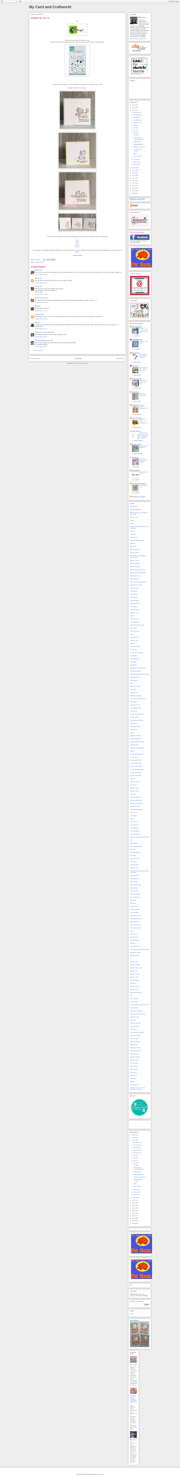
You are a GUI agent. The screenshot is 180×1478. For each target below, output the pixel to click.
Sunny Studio (134, 1001)
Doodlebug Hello (135, 677)
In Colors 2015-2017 (136, 766)
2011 (133, 185)
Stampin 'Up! (134, 961)
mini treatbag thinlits (136, 846)
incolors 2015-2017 (135, 772)
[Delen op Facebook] (53, 260)
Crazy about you (135, 637)
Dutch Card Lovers (138, 405)
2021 (133, 105)
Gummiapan (133, 729)
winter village (134, 1066)
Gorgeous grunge (135, 726)
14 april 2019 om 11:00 (41, 310)
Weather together (135, 1057)
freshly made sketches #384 (138, 138)
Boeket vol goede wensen (137, 569)
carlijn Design (134, 597)
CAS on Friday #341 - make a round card (143, 369)
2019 (133, 110)
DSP (131, 683)
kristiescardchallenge (136, 803)
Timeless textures (135, 1023)
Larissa (77, 246)
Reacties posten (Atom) (81, 363)
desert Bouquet (134, 659)
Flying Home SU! (135, 705)
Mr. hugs (132, 849)
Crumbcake (133, 655)
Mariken (77, 245)
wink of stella (134, 1063)
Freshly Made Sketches (137, 714)
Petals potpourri (134, 878)
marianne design (135, 834)
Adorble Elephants (135, 509)
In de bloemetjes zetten (137, 769)
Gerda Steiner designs (136, 720)
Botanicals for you (135, 576)
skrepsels (135, 366)
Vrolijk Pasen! (137, 141)
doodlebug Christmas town (138, 668)
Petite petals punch (135, 885)
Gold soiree (133, 723)
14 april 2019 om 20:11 (41, 346)
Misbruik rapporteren (137, 199)
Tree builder (133, 1029)
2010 (133, 188)
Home (132, 1314)
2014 (133, 178)
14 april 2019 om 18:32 (41, 328)
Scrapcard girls (137, 326)
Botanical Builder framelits (137, 572)
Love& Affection (134, 828)
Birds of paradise (135, 549)
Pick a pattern (134, 891)
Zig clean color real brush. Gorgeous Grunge (138, 1088)
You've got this (134, 1084)
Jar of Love (133, 785)
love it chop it (134, 821)
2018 (133, 167)
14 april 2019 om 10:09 (41, 294)
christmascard (134, 622)
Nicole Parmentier (40, 298)
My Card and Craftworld (50, 7)
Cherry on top (134, 612)
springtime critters (135, 952)
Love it (132, 818)
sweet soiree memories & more (139, 1004)
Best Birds (133, 546)
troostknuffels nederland (137, 1032)
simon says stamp (135, 928)
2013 (133, 180)
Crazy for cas (134, 640)
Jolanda (143, 17)
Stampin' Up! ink (135, 974)
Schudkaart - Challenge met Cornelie (143, 460)
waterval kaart (134, 1054)
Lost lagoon (133, 815)
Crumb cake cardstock (136, 652)
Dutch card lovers (135, 686)
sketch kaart (133, 934)
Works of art (133, 1075)
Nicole (77, 241)
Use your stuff (134, 1038)
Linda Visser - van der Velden (43, 332)
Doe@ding (133, 662)
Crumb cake (133, 649)
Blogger (101, 1474)
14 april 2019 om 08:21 (41, 274)
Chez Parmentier (137, 418)
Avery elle (133, 534)
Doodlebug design (135, 671)
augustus (137, 122)
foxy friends (133, 711)
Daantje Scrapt (136, 444)
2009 (133, 190)
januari (136, 164)
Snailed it (132, 943)
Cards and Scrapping (139, 483)
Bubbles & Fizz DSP (136, 585)
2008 (133, 193)
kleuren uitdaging (135, 797)
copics (132, 634)
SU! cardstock (134, 998)
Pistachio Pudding (135, 894)
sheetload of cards (135, 918)
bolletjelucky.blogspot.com (43, 340)
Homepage (78, 358)
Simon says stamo (135, 924)
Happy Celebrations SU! (137, 742)
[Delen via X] (51, 260)
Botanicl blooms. (135, 579)
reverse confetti (134, 909)
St (130, 958)
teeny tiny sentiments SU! (137, 1014)
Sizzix (131, 931)
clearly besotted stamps (137, 625)
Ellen (77, 243)
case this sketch (135, 603)
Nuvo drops (133, 861)
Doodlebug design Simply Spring (139, 674)
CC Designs (133, 606)
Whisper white (134, 1060)
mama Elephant (134, 831)
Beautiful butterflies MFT (137, 540)
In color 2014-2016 (135, 763)
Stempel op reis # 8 (139, 147)
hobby (132, 751)
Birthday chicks (134, 560)
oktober (136, 117)
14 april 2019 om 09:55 (41, 282)
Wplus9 (132, 1081)
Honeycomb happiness (137, 754)
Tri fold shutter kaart (137, 150)
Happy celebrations (135, 738)
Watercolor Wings (135, 1047)
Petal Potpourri (134, 875)
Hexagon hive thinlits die (137, 748)
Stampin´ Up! (134, 977)
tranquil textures (135, 1026)
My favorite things (135, 852)
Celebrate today (135, 609)
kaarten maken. (134, 791)
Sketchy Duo (134, 937)
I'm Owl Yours (134, 757)
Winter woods (134, 1069)
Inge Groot (38, 314)
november (137, 115)
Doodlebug (133, 665)
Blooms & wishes (135, 566)
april (135, 133)
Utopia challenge (135, 1041)
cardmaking (133, 591)
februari (136, 162)
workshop (133, 1078)
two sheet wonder (135, 1035)
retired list (133, 903)
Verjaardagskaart (138, 144)
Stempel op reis (39, 262)
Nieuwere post (35, 358)
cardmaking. (133, 594)
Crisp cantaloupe (135, 646)
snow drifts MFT (135, 946)
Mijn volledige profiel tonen (138, 38)
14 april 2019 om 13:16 (41, 319)
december (137, 112)
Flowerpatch (133, 702)
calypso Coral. (134, 588)
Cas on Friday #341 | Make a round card (143, 356)
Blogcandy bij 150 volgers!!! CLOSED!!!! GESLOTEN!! (133, 1399)
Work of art (133, 1072)
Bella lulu (132, 543)
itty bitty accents (135, 781)
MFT (131, 840)
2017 (133, 170)
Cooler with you (134, 631)
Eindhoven (133, 689)
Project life (133, 900)
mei (135, 130)
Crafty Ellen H (136, 431)
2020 (133, 107)
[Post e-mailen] (43, 259)
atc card (132, 531)
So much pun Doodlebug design (139, 949)
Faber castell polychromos (138, 698)
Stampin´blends (134, 980)
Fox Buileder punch (136, 708)
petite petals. (134, 888)
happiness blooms (135, 735)
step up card (133, 989)
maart (136, 159)
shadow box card (135, 915)
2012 (133, 183)
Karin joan (133, 794)
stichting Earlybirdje (136, 992)
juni (135, 127)
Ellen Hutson (134, 692)
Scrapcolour (136, 353)
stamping (132, 983)
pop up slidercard (135, 897)
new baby (133, 855)
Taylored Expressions (136, 1011)
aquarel (132, 523)
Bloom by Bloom (135, 563)
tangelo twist (133, 1008)
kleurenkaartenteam (136, 800)
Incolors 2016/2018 (135, 775)
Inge (77, 240)
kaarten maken (134, 788)
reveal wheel (134, 906)
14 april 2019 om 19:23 (41, 337)
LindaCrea (135, 457)
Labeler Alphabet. (135, 806)
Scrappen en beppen (138, 496)
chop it (132, 615)
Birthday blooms (135, 552)
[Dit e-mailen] (47, 260)
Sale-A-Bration (134, 912)
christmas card (134, 619)
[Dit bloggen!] (49, 260)
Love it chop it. (134, 825)
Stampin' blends (135, 964)
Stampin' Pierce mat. (136, 968)
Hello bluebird (134, 745)
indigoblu (132, 778)
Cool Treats (133, 628)
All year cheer (134, 517)
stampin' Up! (133, 971)
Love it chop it (137, 156)
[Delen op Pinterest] (54, 260)
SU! (131, 995)
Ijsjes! (135, 153)
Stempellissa (136, 470)
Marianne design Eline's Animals (139, 837)
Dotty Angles (133, 680)
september (137, 120)
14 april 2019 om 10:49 (41, 302)
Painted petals (134, 864)
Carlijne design (134, 600)
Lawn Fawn (133, 812)
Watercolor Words (135, 1051)
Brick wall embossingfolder (138, 582)
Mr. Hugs (136, 135)
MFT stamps (134, 843)
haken (132, 732)
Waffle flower (134, 1044)
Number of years (135, 858)
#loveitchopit (133, 506)
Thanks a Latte (134, 1017)
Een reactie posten (38, 350)
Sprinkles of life (134, 955)
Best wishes (134, 1320)
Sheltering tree (134, 921)
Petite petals (133, 881)
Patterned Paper (137, 379)
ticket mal (133, 1020)
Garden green (134, 717)
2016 (133, 173)
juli (135, 125)
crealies (132, 643)
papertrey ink (134, 868)
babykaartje (133, 537)
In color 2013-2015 (135, 760)
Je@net (37, 278)
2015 (133, 175)
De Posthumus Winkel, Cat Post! (143, 382)
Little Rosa (135, 392)
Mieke (36, 306)
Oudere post (120, 358)
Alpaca (132, 520)
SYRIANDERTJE (137, 339)
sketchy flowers (134, 940)
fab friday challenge (136, 695)
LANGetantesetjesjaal (136, 809)
